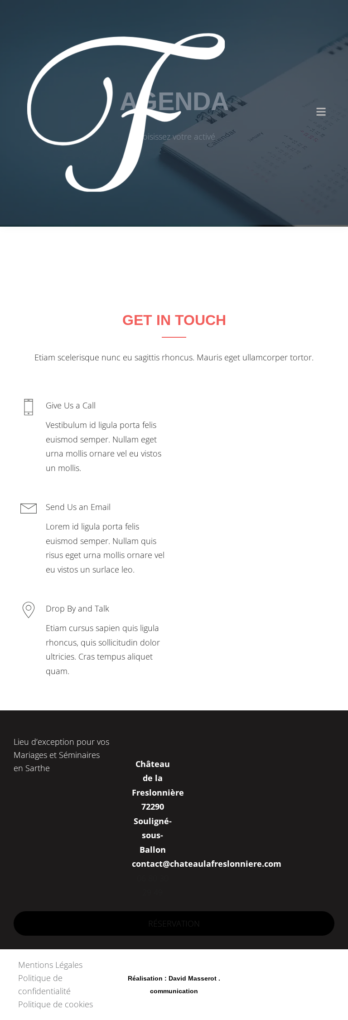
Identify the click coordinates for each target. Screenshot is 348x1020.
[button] (321, 112)
